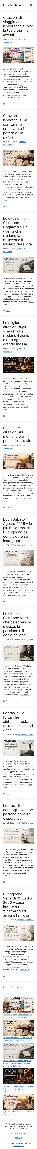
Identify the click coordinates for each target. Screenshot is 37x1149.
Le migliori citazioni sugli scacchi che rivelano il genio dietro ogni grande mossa (16, 333)
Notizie (9, 507)
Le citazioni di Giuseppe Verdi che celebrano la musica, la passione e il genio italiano (17, 624)
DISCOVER (18, 1138)
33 (12, 987)
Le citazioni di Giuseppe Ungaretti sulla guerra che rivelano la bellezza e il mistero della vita (17, 231)
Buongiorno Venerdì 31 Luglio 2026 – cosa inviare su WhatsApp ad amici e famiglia (17, 904)
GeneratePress (18, 1146)
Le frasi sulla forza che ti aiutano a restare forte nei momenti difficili (18, 721)
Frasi (8, 104)
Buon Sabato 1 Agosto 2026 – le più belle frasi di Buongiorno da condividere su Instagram (17, 530)
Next (18, 987)
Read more (15, 97)
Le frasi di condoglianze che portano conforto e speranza (18, 811)
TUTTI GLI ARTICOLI (18, 1133)
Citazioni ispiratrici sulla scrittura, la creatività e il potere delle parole (15, 126)
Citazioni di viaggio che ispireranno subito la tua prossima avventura (18, 26)
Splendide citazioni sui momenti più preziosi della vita (17, 434)
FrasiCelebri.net (13, 5)
